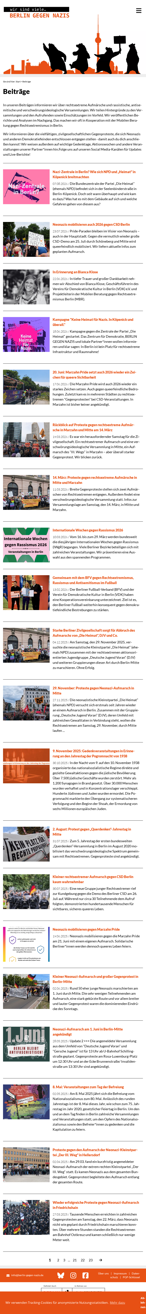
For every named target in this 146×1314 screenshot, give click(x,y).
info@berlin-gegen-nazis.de (27, 1275)
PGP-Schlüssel (131, 1277)
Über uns (103, 1273)
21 (75, 1260)
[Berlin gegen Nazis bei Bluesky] (60, 1275)
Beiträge (26, 81)
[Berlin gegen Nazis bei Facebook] (86, 1275)
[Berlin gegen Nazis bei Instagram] (73, 1275)
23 (91, 1260)
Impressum (120, 1273)
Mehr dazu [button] (117, 1303)
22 (83, 1260)
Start (18, 81)
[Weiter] (98, 1260)
